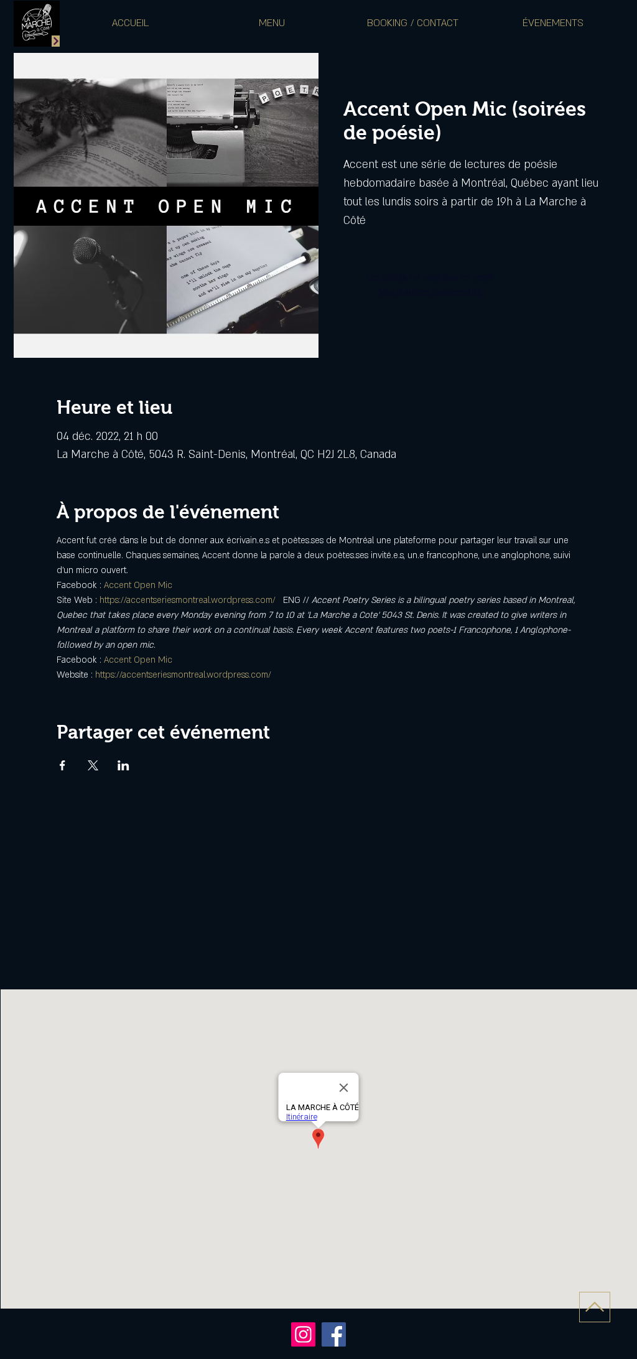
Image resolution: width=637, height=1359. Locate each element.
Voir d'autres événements (430, 292)
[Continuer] (56, 41)
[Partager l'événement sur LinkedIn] (123, 765)
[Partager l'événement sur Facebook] (62, 765)
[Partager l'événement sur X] (93, 765)
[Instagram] (303, 1334)
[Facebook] (334, 1334)
